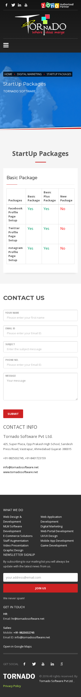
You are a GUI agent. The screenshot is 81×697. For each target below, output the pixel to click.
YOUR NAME (12, 312)
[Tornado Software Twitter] (13, 5)
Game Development (54, 545)
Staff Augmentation (16, 541)
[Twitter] (33, 664)
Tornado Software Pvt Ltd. (56, 681)
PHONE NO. (12, 359)
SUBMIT (13, 414)
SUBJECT (10, 344)
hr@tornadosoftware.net (27, 619)
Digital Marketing (29, 74)
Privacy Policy (12, 686)
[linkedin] (52, 664)
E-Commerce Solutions (18, 536)
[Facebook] (24, 664)
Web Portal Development (57, 531)
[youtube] (43, 664)
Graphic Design (13, 550)
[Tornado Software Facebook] (6, 5)
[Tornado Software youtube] (26, 5)
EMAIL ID (10, 328)
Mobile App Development (57, 541)
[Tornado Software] (6, 45)
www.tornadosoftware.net (20, 472)
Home (8, 74)
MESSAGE (10, 375)
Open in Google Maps (17, 646)
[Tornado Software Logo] (40, 24)
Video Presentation (16, 545)
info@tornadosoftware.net (20, 467)
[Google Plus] (61, 664)
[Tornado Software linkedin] (19, 5)
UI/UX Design (49, 536)
